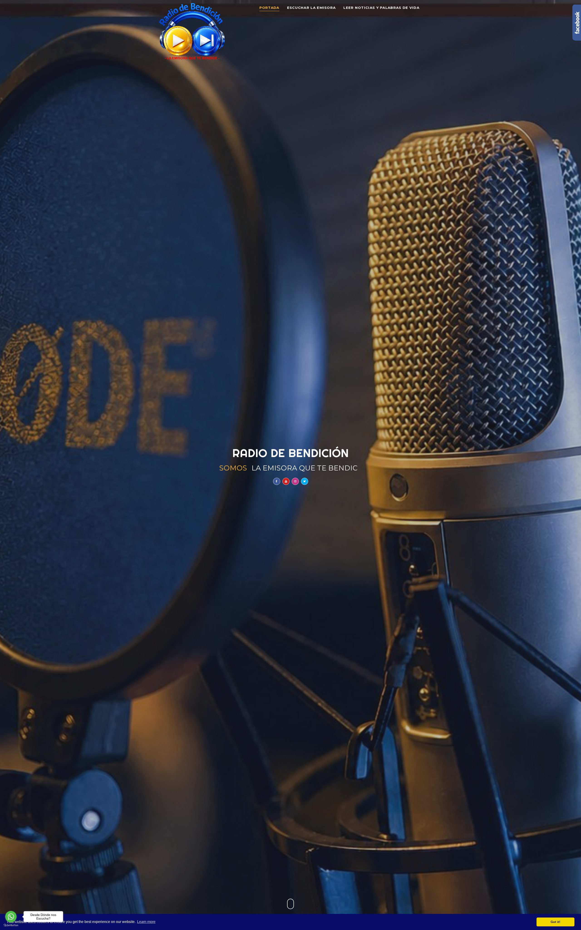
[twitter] (304, 481)
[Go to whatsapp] (11, 916)
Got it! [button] (555, 922)
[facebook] (276, 481)
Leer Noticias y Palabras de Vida (381, 8)
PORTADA (269, 8)
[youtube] (286, 481)
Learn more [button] (146, 922)
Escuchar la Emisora (311, 8)
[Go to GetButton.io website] (11, 925)
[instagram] (295, 481)
